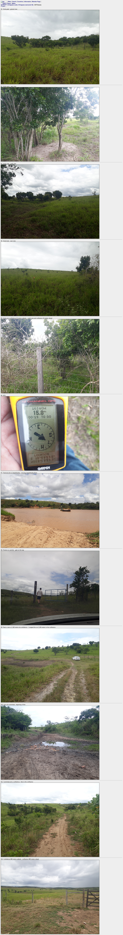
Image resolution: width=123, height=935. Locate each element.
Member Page (36, 1)
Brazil (9, 3)
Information (27, 1)
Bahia (13, 3)
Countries (20, 1)
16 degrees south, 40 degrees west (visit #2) (20, 5)
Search (14, 1)
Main (9, 1)
